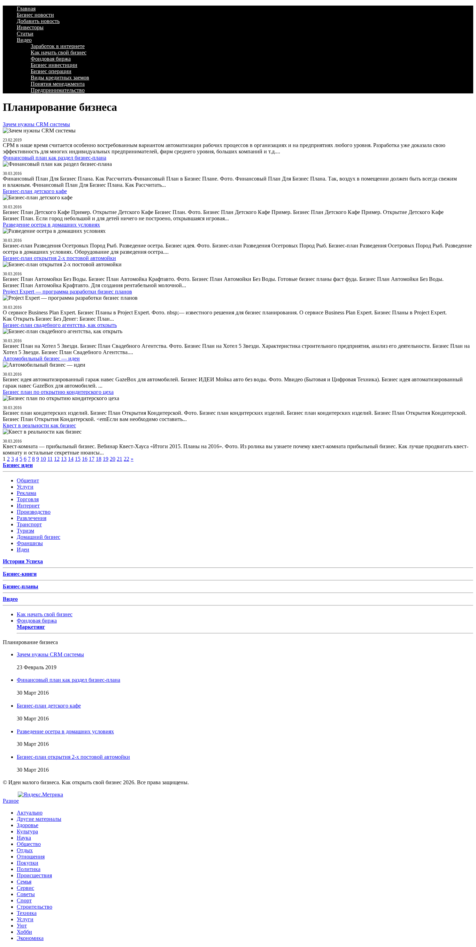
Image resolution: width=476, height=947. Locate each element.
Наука (24, 838)
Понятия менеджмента (58, 84)
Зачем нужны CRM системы (36, 124)
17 (91, 459)
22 (126, 459)
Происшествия (34, 875)
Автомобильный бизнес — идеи (41, 358)
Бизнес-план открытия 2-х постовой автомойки (59, 258)
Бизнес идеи (18, 465)
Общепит (28, 480)
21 (119, 459)
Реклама (26, 493)
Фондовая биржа (51, 59)
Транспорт (29, 524)
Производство (34, 512)
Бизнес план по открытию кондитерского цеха (58, 392)
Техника (27, 913)
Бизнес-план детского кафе (35, 191)
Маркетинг (31, 627)
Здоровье (27, 825)
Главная (26, 9)
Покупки (27, 863)
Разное (11, 801)
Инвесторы (30, 27)
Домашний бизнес (38, 537)
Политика (28, 869)
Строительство (34, 907)
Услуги (25, 487)
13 (64, 459)
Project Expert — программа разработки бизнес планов (67, 292)
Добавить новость (38, 21)
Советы (26, 894)
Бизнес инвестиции (54, 65)
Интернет (28, 506)
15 (77, 459)
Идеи (23, 549)
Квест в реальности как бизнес (39, 425)
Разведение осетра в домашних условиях (51, 225)
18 (98, 459)
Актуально (30, 813)
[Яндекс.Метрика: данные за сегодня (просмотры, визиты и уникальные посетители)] (40, 795)
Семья (24, 882)
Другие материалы (39, 819)
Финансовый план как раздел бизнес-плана (54, 158)
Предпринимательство (58, 90)
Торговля (28, 499)
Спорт (24, 900)
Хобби (24, 932)
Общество (29, 844)
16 (84, 459)
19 (105, 459)
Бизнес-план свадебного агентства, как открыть (60, 325)
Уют (22, 926)
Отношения (31, 857)
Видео (24, 40)
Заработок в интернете (58, 46)
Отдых (25, 850)
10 (43, 459)
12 (57, 459)
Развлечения (31, 518)
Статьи (25, 34)
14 (71, 459)
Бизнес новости (35, 15)
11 (50, 459)
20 (112, 459)
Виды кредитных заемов (60, 78)
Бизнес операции (51, 71)
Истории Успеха (23, 561)
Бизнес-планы (20, 586)
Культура (27, 831)
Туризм (25, 531)
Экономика (30, 938)
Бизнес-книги (20, 574)
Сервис (25, 888)
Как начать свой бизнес (58, 52)
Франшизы (30, 543)
